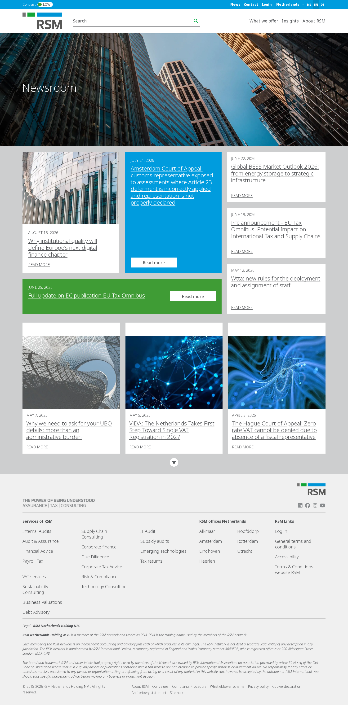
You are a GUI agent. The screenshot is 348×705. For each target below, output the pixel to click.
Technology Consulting (104, 586)
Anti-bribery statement (149, 692)
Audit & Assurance (40, 541)
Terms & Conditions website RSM (294, 569)
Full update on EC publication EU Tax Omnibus (86, 295)
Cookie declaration (286, 686)
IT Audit (147, 531)
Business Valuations (42, 602)
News (235, 4)
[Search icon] (196, 21)
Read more (154, 262)
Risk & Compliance (99, 576)
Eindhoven (209, 551)
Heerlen (207, 561)
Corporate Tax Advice (101, 566)
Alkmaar (207, 531)
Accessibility (287, 557)
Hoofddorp (248, 531)
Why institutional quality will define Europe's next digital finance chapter (62, 247)
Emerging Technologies (163, 551)
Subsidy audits (154, 541)
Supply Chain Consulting (94, 534)
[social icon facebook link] (307, 505)
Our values (160, 686)
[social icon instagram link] (315, 505)
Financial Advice (37, 551)
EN (316, 4)
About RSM (140, 686)
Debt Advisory (35, 612)
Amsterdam (210, 541)
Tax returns (151, 561)
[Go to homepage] (45, 20)
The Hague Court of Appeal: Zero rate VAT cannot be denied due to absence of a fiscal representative (274, 430)
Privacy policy (258, 686)
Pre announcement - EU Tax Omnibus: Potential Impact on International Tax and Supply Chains (276, 229)
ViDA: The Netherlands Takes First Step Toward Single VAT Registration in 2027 (171, 430)
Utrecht (244, 551)
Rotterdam (247, 541)
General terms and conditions (293, 544)
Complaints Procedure (189, 686)
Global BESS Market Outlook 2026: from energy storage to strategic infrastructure (275, 173)
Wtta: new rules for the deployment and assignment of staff (275, 281)
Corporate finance (98, 547)
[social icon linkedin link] (300, 505)
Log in (281, 531)
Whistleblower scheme (227, 686)
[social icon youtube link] (322, 505)
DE (322, 4)
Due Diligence (95, 557)
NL (309, 4)
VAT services (34, 576)
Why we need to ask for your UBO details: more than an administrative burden (69, 430)
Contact (251, 4)
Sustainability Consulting (35, 589)
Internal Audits (36, 531)
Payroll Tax (32, 561)
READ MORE (39, 264)
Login (267, 4)
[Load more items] (174, 462)
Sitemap (176, 692)
